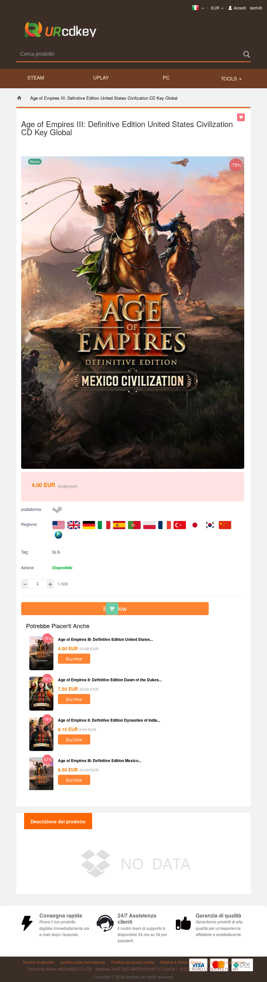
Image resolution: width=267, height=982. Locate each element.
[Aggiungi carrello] (112, 608)
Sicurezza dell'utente (226, 962)
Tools (229, 78)
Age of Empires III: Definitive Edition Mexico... (99, 760)
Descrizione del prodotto (58, 821)
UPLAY (101, 77)
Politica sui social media (132, 962)
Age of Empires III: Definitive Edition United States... (105, 639)
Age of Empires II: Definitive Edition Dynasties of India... (109, 720)
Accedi (240, 7)
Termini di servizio (38, 962)
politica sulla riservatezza (83, 962)
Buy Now (74, 658)
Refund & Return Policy (181, 962)
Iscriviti (256, 7)
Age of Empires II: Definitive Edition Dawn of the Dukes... (110, 680)
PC (166, 77)
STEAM (35, 77)
